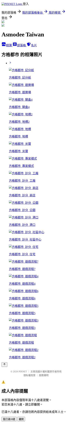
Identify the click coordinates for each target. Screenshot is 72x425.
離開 (21, 419)
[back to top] (4, 364)
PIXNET (23, 371)
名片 (34, 45)
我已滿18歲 (9, 419)
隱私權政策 (29, 375)
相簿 (9, 45)
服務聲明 (44, 375)
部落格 (22, 45)
